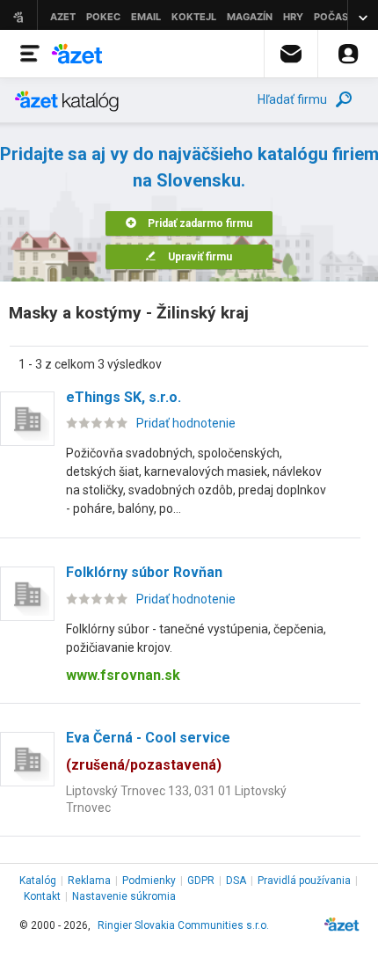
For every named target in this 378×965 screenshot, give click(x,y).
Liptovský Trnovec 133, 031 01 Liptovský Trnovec (176, 799)
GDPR (200, 880)
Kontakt (42, 896)
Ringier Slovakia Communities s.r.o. (183, 925)
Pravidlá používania (304, 880)
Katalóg (37, 880)
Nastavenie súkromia (124, 896)
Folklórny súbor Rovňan (144, 572)
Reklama (89, 880)
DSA (236, 880)
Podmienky (149, 880)
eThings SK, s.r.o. (123, 397)
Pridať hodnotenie (186, 423)
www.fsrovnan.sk (123, 675)
